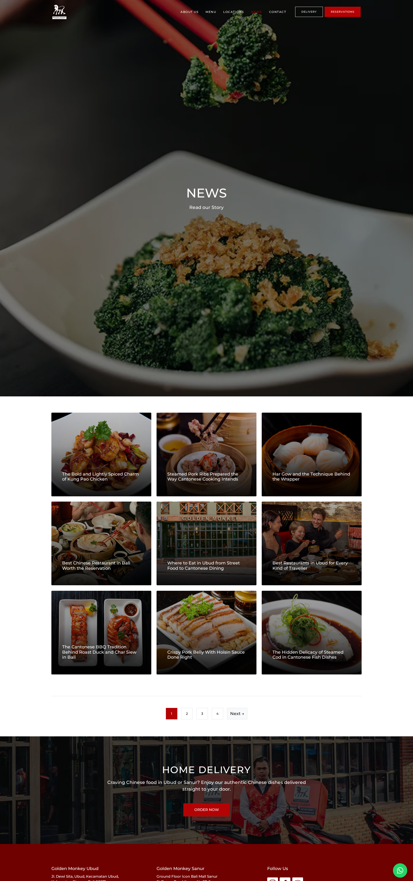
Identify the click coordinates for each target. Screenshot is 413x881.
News (256, 12)
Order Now (206, 809)
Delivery (309, 11)
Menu (211, 12)
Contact (277, 12)
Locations (233, 12)
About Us (189, 12)
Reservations (342, 11)
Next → (237, 713)
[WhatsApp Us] (400, 870)
